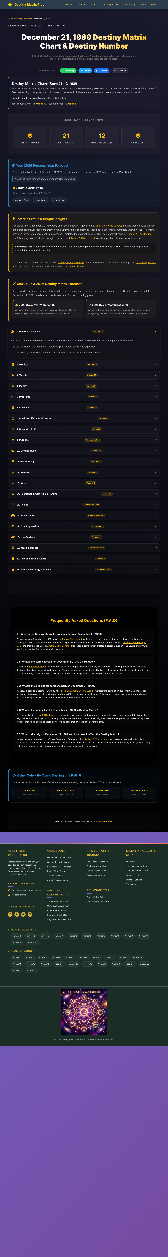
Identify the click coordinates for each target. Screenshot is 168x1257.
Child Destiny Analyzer (58, 906)
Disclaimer (131, 884)
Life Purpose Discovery (97, 861)
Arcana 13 (45, 964)
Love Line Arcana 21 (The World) (77, 691)
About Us (130, 861)
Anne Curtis (58, 200)
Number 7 (101, 936)
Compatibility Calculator (58, 862)
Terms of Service (134, 879)
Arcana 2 (29, 957)
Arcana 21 (17, 970)
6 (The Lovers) (36, 666)
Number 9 (129, 936)
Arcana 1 (16, 957)
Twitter (86, 70)
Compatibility (128, 4)
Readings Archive (23, 19)
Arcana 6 (71, 103)
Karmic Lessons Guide (97, 870)
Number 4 (59, 936)
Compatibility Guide (96, 897)
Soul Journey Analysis (97, 866)
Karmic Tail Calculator (57, 880)
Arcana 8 (110, 957)
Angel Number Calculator (59, 919)
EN (155, 4)
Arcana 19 (130, 964)
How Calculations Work (137, 870)
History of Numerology (136, 866)
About (143, 4)
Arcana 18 (116, 964)
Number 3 (45, 936)
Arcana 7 (97, 957)
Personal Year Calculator (59, 866)
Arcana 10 (137, 957)
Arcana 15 (73, 964)
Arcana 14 (59, 964)
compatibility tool (76, 266)
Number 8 (115, 936)
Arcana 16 (88, 964)
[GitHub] (30, 914)
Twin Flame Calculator (57, 901)
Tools (80, 4)
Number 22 (17, 942)
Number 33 (32, 942)
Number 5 (73, 936)
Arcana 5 (70, 957)
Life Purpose (109, 4)
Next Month (55, 26)
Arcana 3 (43, 957)
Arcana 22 (31, 970)
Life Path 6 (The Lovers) (109, 225)
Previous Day (18, 26)
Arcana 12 (40, 103)
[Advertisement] (84, 586)
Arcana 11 (17, 964)
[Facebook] (10, 914)
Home (10, 19)
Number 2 (31, 936)
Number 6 (87, 936)
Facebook (102, 70)
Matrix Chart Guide (56, 871)
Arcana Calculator (55, 875)
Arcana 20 (144, 964)
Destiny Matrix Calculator (71, 262)
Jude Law (40, 200)
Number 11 (143, 936)
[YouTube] (23, 914)
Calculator (68, 4)
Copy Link (121, 71)
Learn (93, 4)
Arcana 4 (57, 957)
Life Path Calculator (56, 910)
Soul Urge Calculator (57, 915)
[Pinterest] (16, 914)
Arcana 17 (102, 964)
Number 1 (17, 936)
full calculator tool (103, 821)
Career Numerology (96, 875)
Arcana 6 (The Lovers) (83, 238)
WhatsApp (69, 70)
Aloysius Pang (21, 200)
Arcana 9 (123, 957)
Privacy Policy (132, 875)
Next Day (36, 26)
